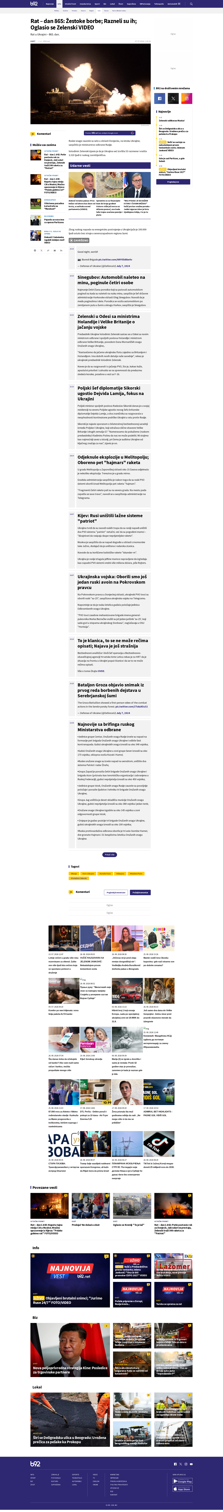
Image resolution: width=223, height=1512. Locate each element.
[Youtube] (191, 1464)
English (96, 1481)
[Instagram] (186, 98)
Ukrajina (120, 873)
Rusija (74, 873)
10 (39, 232)
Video (95, 1475)
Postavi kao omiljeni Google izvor (101, 133)
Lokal (74, 1485)
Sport (33, 1478)
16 (39, 176)
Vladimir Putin (136, 873)
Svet (32, 41)
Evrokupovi (50, 200)
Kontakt (113, 1495)
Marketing (114, 1475)
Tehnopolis (77, 1478)
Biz (31, 1481)
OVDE (101, 671)
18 (39, 217)
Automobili (77, 1481)
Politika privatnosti (119, 1485)
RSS (111, 1491)
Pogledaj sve (173, 182)
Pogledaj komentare (116, 892)
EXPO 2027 (119, 1263)
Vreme (95, 1485)
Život (32, 1485)
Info (32, 1475)
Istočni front (106, 873)
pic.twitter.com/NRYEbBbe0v (115, 259)
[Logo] (34, 4)
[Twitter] (173, 98)
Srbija (118, 1332)
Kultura (54, 1481)
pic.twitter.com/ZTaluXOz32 (132, 706)
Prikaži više (109, 855)
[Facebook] (159, 98)
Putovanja (56, 1478)
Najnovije (50, 4)
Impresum (114, 1478)
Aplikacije (114, 1488)
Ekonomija (120, 1405)
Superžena (55, 1485)
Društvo (37, 1433)
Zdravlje (55, 1475)
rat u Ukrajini (89, 873)
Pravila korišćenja (118, 1481)
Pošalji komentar (140, 892)
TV (94, 1478)
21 (71, 892)
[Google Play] (183, 1481)
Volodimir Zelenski (79, 878)
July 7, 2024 (123, 266)
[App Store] (183, 1489)
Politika (160, 1266)
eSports (75, 1475)
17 (39, 151)
